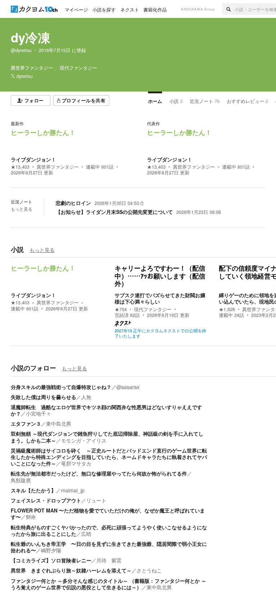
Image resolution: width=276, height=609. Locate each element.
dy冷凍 (30, 37)
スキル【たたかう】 (33, 490)
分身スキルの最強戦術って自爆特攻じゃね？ (61, 386)
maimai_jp (72, 490)
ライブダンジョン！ (33, 159)
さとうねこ (149, 570)
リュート (96, 500)
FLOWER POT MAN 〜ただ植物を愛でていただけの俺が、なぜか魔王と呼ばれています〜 (108, 513)
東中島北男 (58, 423)
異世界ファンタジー (58, 167)
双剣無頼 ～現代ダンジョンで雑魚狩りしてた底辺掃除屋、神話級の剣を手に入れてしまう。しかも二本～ (107, 437)
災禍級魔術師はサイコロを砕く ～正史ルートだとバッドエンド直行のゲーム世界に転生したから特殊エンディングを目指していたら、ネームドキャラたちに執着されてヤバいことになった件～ (109, 457)
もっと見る (21, 209)
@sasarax (127, 386)
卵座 (31, 516)
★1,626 (227, 309)
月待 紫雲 (108, 560)
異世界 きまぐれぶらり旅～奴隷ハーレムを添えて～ (71, 570)
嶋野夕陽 (51, 550)
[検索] (228, 9)
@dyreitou (21, 50)
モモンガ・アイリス (83, 440)
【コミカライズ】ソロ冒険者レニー (51, 560)
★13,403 (20, 167)
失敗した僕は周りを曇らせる (43, 396)
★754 (121, 309)
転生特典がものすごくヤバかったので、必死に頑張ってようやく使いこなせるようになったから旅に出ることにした (109, 530)
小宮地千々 (38, 413)
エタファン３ (26, 423)
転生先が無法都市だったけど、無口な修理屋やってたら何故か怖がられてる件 (99, 473)
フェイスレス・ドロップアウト (46, 500)
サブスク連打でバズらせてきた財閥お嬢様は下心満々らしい (160, 298)
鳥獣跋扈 (21, 480)
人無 (86, 396)
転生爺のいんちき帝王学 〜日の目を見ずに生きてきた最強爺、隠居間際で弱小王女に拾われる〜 (109, 547)
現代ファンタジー (152, 309)
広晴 (86, 533)
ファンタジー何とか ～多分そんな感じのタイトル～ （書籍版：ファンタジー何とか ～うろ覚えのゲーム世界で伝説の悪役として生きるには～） (108, 584)
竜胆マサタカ (76, 463)
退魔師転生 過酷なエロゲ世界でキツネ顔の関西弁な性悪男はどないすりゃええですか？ (106, 410)
